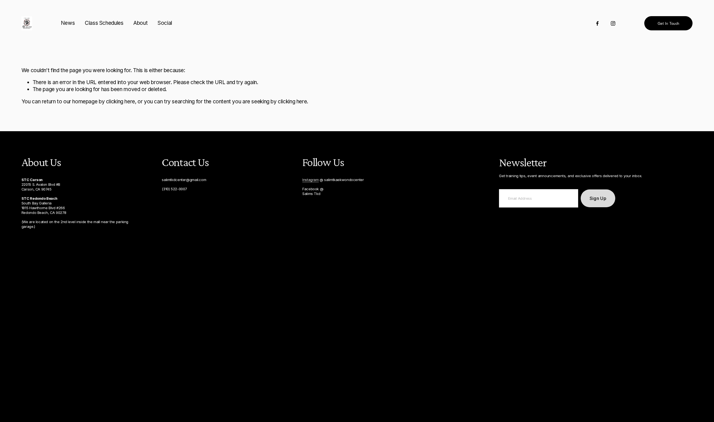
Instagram (310, 179)
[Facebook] (597, 23)
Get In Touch (668, 23)
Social (165, 23)
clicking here (120, 101)
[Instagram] (613, 23)
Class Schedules (104, 23)
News (68, 23)
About (140, 23)
